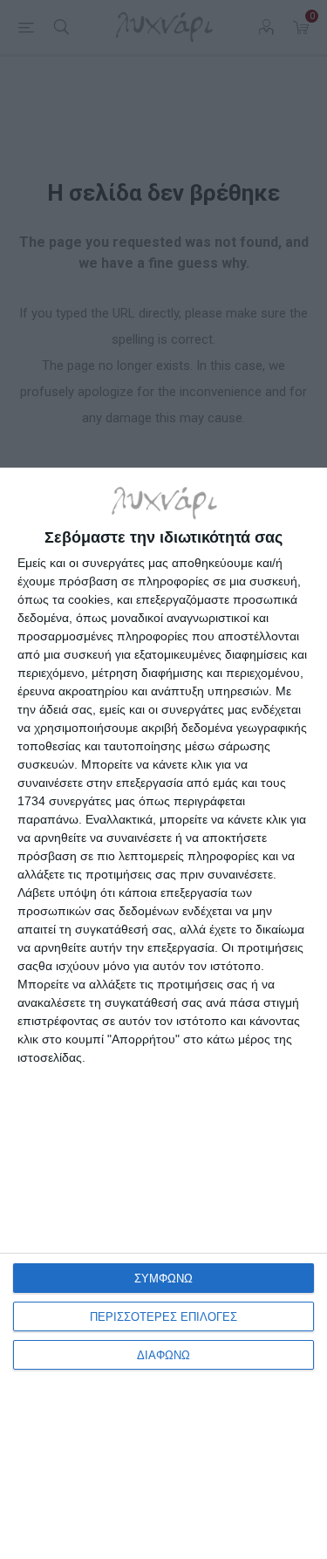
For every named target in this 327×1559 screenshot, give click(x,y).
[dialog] (163, 1013)
